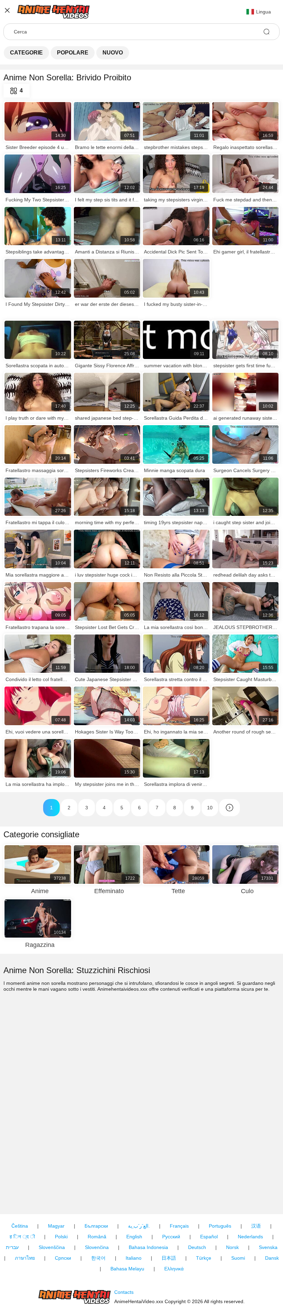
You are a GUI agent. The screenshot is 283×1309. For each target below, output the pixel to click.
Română (97, 1236)
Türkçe (203, 1258)
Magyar (56, 1226)
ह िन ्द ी (22, 1236)
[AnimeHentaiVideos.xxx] (74, 1296)
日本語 (169, 1258)
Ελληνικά (174, 1268)
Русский (171, 1236)
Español (209, 1236)
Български (96, 1226)
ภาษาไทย (25, 1258)
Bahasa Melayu (127, 1268)
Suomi (238, 1258)
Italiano (134, 1258)
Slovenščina (52, 1247)
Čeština (19, 1226)
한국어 (98, 1258)
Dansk (272, 1258)
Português (220, 1226)
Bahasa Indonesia (148, 1247)
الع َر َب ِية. (139, 1226)
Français (179, 1226)
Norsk (232, 1247)
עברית (12, 1247)
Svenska (268, 1247)
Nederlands (250, 1236)
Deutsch (197, 1247)
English (134, 1236)
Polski (61, 1236)
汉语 (256, 1226)
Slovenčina (97, 1247)
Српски (63, 1258)
